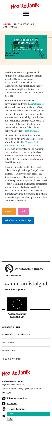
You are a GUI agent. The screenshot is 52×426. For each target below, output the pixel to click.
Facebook (12, 403)
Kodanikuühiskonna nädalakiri (16, 334)
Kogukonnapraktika (11, 359)
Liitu (10, 419)
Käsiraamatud (8, 350)
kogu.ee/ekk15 (32, 130)
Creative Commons (16, 409)
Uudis (19, 49)
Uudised (7, 24)
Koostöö (12, 49)
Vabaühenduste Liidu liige (33, 49)
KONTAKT (6, 392)
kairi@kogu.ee (36, 103)
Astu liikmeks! (8, 342)
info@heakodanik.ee (17, 398)
